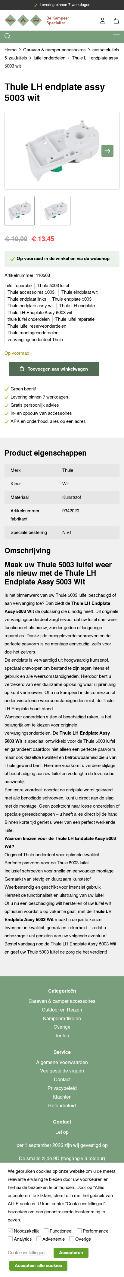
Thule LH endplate (77, 306)
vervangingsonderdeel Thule (35, 340)
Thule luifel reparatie (75, 319)
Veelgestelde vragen (62, 1071)
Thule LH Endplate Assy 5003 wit (40, 313)
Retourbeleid (62, 1106)
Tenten (62, 1036)
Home (11, 50)
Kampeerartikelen (62, 1019)
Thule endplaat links (27, 299)
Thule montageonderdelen (33, 333)
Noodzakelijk (26, 1231)
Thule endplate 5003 (71, 299)
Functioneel (61, 1231)
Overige (62, 1027)
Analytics (23, 1239)
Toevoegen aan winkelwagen (58, 369)
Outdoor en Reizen (62, 1010)
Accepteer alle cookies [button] (38, 1265)
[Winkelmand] (116, 21)
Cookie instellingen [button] (26, 1253)
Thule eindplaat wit (79, 292)
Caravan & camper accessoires (54, 50)
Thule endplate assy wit (31, 306)
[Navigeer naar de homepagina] (38, 20)
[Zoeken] (8, 37)
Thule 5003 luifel (53, 286)
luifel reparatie (18, 286)
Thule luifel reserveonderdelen (37, 326)
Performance (95, 1231)
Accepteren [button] (71, 1253)
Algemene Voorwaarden (62, 1062)
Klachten (62, 1097)
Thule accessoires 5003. (32, 292)
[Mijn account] (103, 21)
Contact (62, 1080)
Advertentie (53, 1239)
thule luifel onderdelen (29, 319)
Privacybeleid (62, 1088)
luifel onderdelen (49, 58)
